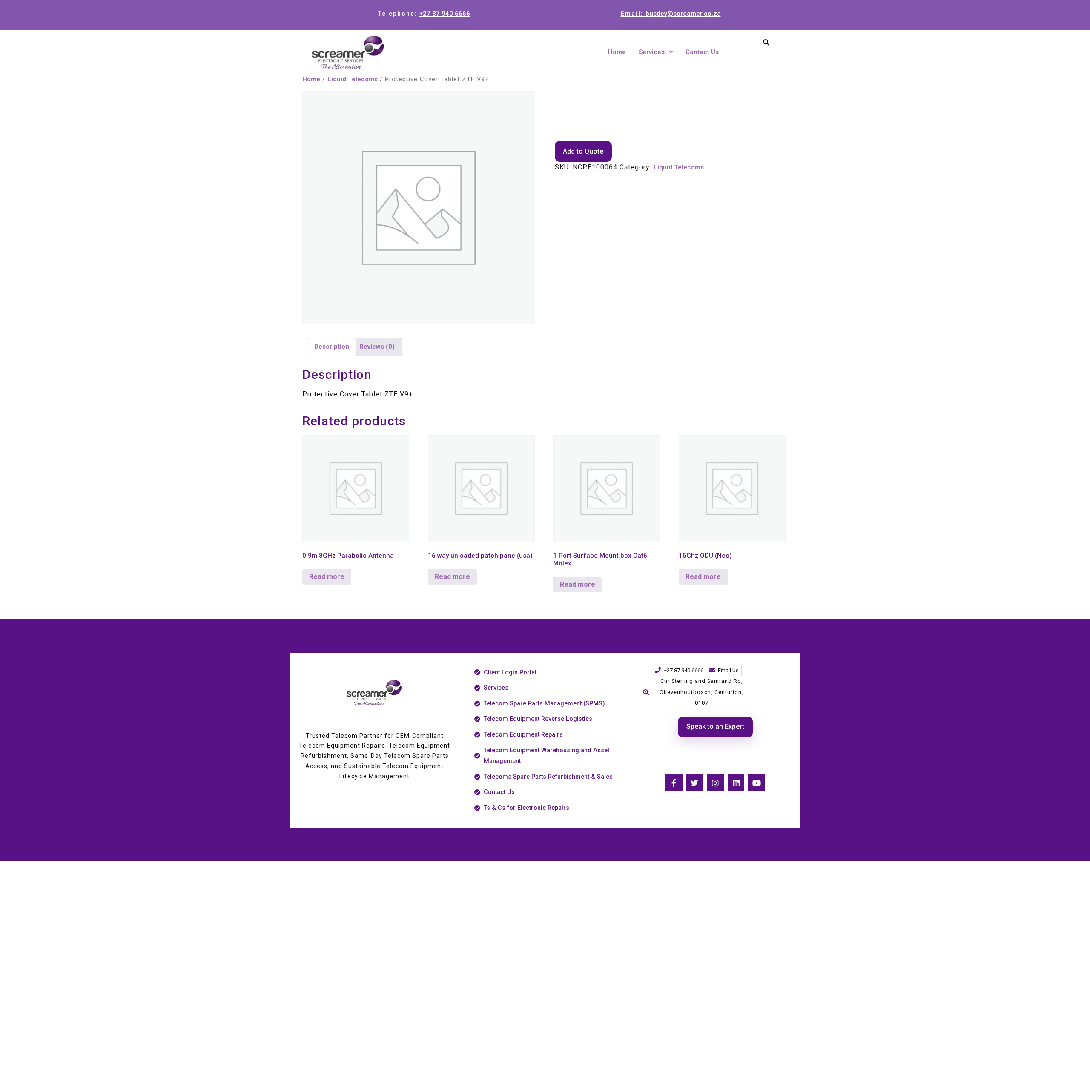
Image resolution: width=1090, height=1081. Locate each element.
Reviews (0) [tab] (377, 346)
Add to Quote (583, 151)
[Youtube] (756, 782)
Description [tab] (331, 346)
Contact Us (702, 52)
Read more (326, 577)
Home (617, 52)
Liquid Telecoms (352, 79)
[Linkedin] (736, 782)
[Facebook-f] (674, 782)
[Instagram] (715, 782)
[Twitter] (694, 782)
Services (652, 52)
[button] (655, 52)
